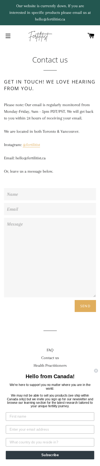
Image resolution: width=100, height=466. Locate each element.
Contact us (50, 357)
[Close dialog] (96, 370)
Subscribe (50, 455)
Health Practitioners (50, 365)
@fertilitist (31, 144)
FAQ (50, 350)
